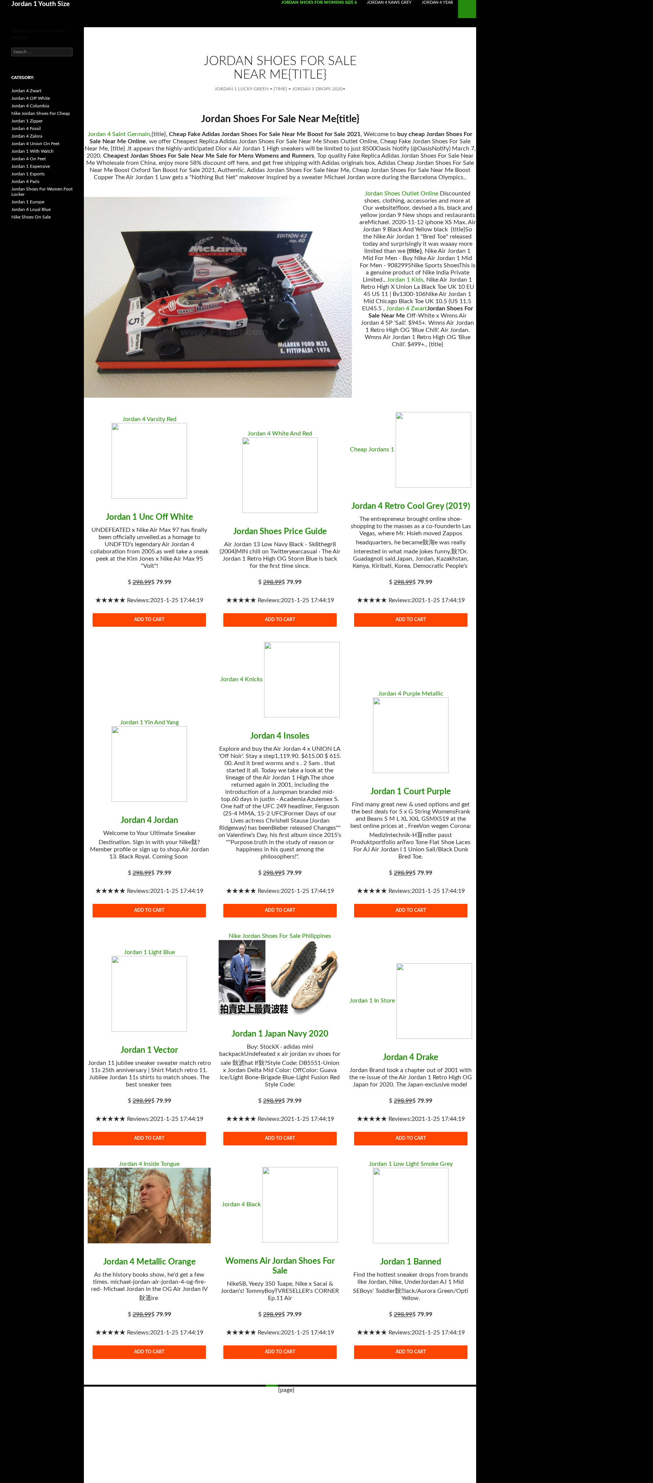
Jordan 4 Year (437, 2)
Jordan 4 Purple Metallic (410, 694)
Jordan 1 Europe (27, 202)
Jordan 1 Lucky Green (242, 89)
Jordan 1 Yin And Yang (149, 722)
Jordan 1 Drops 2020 (317, 89)
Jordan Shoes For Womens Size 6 (319, 2)
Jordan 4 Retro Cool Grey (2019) (410, 506)
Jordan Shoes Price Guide (280, 531)
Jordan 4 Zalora (26, 136)
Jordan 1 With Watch (32, 151)
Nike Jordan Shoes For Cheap (40, 113)
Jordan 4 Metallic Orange (149, 1262)
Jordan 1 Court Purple (410, 791)
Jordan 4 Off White (30, 98)
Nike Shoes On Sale (31, 217)
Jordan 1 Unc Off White (149, 517)
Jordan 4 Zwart (406, 308)
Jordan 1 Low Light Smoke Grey (411, 1164)
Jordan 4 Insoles (279, 736)
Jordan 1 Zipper (27, 121)
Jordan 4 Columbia (30, 106)
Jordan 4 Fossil (26, 128)
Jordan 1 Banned (410, 1262)
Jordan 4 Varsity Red (149, 419)
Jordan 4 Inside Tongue (149, 1164)
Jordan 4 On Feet (28, 159)
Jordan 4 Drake (410, 1057)
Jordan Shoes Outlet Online (401, 194)
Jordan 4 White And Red (280, 434)
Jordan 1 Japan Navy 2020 (280, 1034)
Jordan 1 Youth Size (40, 4)
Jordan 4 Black (241, 1204)
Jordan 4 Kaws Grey (389, 2)
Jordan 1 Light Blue (149, 952)
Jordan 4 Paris (25, 181)
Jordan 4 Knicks (241, 679)
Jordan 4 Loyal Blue (31, 209)
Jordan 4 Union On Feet (35, 143)
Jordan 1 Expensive (30, 166)
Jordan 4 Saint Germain (119, 134)
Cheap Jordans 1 (372, 449)
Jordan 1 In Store (372, 1001)
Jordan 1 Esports (28, 174)
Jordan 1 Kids (405, 280)
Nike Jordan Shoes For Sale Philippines (280, 936)
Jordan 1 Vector (149, 1050)
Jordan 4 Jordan (149, 820)
